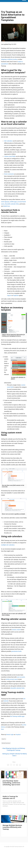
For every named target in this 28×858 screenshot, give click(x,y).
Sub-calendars (8, 141)
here (2, 729)
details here (6, 206)
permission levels (16, 651)
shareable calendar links (12, 204)
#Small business (6, 743)
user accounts (21, 677)
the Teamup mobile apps (17, 716)
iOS (24, 698)
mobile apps (13, 201)
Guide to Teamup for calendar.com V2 (10, 797)
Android (6, 701)
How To (4, 739)
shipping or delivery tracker (9, 59)
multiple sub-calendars (7, 545)
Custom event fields (9, 156)
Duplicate (16, 295)
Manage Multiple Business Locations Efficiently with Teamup (12, 827)
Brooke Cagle (10, 734)
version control (16, 629)
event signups (5, 201)
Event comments (9, 174)
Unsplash (18, 734)
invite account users (11, 679)
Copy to (9, 295)
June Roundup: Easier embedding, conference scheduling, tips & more (11, 783)
